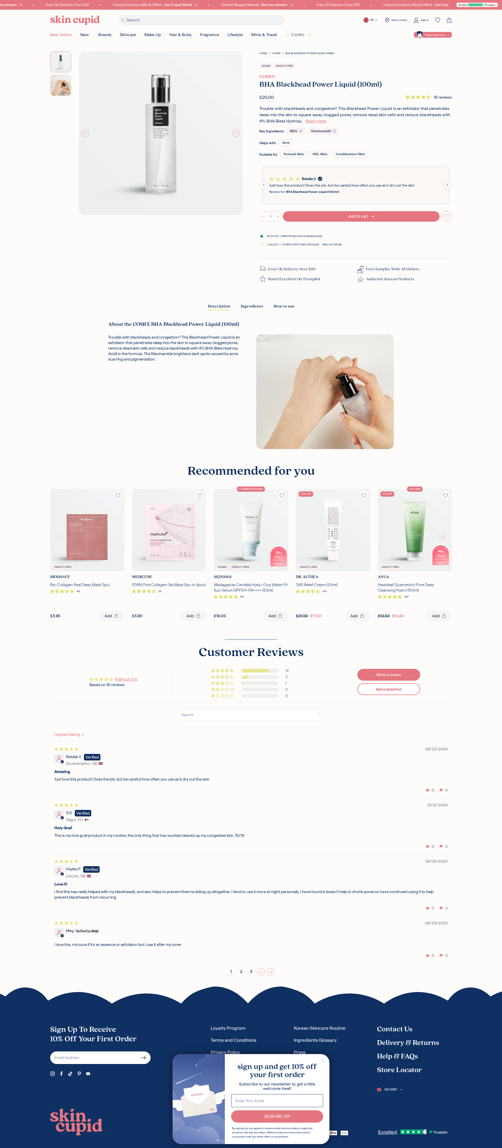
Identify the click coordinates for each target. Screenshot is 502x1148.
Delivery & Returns (408, 1043)
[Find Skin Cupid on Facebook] (61, 1073)
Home (263, 53)
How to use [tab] (283, 306)
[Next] (236, 133)
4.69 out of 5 (126, 679)
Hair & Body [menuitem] (180, 34)
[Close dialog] (322, 1060)
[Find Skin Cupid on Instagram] (52, 1073)
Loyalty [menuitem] (297, 35)
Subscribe (143, 1057)
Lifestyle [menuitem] (235, 34)
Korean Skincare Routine (319, 1028)
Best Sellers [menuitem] (61, 34)
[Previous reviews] (263, 185)
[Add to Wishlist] (447, 216)
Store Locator (399, 1070)
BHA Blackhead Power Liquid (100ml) (310, 53)
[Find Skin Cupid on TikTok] (70, 1073)
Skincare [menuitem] (128, 34)
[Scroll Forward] (443, 536)
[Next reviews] (447, 185)
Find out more (332, 244)
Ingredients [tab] (252, 306)
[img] (66, 749)
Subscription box (435, 34)
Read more (316, 121)
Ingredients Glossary (315, 1040)
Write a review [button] (388, 675)
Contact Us (394, 1029)
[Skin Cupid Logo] (75, 20)
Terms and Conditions (233, 1040)
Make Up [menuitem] (152, 34)
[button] (419, 97)
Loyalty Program (228, 1028)
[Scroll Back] (59, 536)
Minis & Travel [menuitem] (264, 34)
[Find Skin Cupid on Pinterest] (79, 1073)
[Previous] (85, 133)
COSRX (276, 53)
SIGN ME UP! (277, 1116)
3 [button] (251, 971)
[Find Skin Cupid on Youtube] (88, 1073)
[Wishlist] (437, 20)
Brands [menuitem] (104, 34)
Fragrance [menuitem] (209, 34)
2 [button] (241, 971)
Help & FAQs (397, 1056)
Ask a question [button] (389, 689)
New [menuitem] (84, 34)
